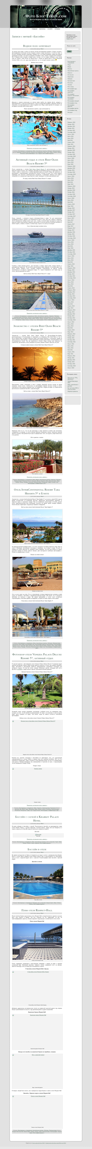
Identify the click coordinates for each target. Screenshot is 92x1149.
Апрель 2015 (71, 264)
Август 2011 (71, 344)
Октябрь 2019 (71, 172)
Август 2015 (71, 256)
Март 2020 (70, 164)
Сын (36, 153)
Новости (51, 316)
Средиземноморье (30, 153)
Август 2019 (71, 176)
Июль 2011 (70, 346)
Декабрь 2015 (71, 250)
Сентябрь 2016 (72, 238)
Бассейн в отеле (37, 849)
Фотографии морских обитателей (41, 317)
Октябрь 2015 (71, 252)
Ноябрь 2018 (71, 192)
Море (51, 152)
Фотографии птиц (72, 103)
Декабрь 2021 (71, 126)
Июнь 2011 (70, 348)
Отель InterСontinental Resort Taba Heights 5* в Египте (37, 491)
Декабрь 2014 (71, 272)
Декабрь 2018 (71, 190)
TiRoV (41, 49)
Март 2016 (70, 248)
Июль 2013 (71, 302)
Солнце (31, 319)
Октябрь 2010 (71, 363)
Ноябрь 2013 (71, 294)
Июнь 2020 (70, 162)
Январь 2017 (71, 230)
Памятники (70, 76)
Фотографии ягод (72, 110)
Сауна (32, 843)
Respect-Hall (15, 1131)
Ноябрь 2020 (71, 152)
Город (56, 842)
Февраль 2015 (71, 268)
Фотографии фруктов (71, 105)
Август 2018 (71, 198)
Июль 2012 (71, 324)
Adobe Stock (70, 39)
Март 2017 (70, 226)
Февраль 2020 (71, 166)
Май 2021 (70, 140)
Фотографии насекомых (71, 98)
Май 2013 (70, 304)
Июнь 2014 (70, 284)
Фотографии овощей (73, 101)
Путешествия (56, 151)
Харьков (37, 843)
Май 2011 (70, 350)
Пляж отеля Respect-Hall (36, 910)
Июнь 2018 (70, 200)
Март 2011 (70, 354)
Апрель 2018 (71, 204)
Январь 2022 (71, 124)
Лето (48, 152)
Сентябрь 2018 (72, 196)
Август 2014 (71, 280)
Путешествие (46, 1131)
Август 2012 (71, 322)
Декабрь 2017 (71, 210)
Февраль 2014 (71, 290)
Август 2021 (71, 134)
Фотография (53, 1131)
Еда (35, 645)
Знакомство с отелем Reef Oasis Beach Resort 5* (37, 327)
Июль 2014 (71, 282)
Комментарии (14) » (41, 483)
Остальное (71, 75)
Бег (21, 809)
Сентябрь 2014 (72, 278)
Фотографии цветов (73, 108)
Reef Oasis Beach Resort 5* (37, 169)
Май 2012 (70, 328)
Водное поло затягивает (37, 46)
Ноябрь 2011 (71, 338)
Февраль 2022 (71, 122)
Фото (38, 810)
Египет (19, 318)
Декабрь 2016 (71, 232)
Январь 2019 (71, 188)
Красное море (28, 318)
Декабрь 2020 (71, 150)
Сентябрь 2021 (72, 132)
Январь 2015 (71, 270)
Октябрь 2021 (71, 130)
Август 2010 (71, 368)
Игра (44, 152)
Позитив (22, 153)
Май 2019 (70, 182)
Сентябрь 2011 (72, 342)
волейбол (20, 669)
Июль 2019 (71, 178)
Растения (24, 317)
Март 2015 (70, 266)
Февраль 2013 (71, 310)
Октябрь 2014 (71, 276)
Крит (51, 903)
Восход (14, 318)
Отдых (55, 152)
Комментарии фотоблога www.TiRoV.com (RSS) (56, 1143)
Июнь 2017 (70, 220)
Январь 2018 (71, 208)
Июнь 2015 (70, 260)
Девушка (40, 152)
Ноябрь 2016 (71, 234)
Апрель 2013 (71, 306)
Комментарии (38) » (54, 810)
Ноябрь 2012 (71, 316)
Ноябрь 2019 (71, 170)
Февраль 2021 (71, 146)
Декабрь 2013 (71, 292)
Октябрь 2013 (71, 296)
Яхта (45, 319)
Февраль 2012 (71, 334)
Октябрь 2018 (71, 194)
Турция (40, 153)
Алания (24, 152)
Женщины (31, 809)
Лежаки (49, 645)
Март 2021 (70, 144)
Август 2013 (71, 300)
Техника (30, 317)
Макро (37, 479)
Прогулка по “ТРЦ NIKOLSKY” (72, 378)
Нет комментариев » (48, 153)
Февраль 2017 (71, 228)
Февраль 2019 (71, 186)
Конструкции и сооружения (25, 151)
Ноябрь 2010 (71, 361)
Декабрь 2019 (71, 168)
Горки (26, 809)
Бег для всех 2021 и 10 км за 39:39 (73, 388)
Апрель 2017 (71, 224)
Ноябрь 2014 (71, 274)
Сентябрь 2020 (72, 156)
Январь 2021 (71, 148)
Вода (27, 645)
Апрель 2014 (71, 288)
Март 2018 (70, 206)
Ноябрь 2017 (71, 212)
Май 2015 (70, 262)
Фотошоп (70, 112)
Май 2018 (70, 202)
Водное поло (34, 152)
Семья (23, 319)
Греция (48, 903)
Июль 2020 (71, 160)
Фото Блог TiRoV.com (45, 16)
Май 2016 (70, 246)
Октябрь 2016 (71, 236)
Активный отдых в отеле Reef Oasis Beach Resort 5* (37, 161)
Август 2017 (71, 218)
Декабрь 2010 (71, 359)
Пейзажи (49, 151)
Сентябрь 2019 (72, 174)
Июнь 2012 (70, 326)
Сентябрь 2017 (72, 216)
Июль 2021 (71, 136)
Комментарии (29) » (53, 319)
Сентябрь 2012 (72, 320)
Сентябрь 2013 (72, 298)
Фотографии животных (71, 91)
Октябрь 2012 (71, 318)
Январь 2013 (71, 312)
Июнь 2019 (70, 180)
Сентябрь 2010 (72, 366)
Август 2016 (71, 240)
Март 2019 (70, 184)
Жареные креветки (73, 391)
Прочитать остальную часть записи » (37, 148)
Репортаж (18, 319)
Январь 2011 (71, 357)
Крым (25, 1131)
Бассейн (28, 152)
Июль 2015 (71, 258)
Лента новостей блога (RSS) (38, 1143)
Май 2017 (70, 222)
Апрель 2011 (71, 352)
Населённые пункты (41, 151)
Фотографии (40, 319)
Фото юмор (22, 644)
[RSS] (13, 1139)
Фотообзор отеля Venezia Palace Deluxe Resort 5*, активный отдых (37, 656)
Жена (22, 318)
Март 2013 (70, 308)
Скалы (27, 319)
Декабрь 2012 (71, 314)
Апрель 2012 (71, 330)
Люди (34, 151)
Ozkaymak (19, 152)
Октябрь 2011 (71, 340)
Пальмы (46, 318)
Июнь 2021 (70, 138)
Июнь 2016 (70, 244)
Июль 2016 (71, 242)
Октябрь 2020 (71, 154)
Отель (59, 152)
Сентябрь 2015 (72, 254)
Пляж (40, 1131)
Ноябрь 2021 (71, 128)
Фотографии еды (30, 644)
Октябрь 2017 (71, 214)
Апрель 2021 (71, 142)
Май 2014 (70, 286)
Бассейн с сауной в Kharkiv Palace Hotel (37, 818)
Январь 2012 (71, 336)
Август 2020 (71, 158)
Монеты (70, 68)
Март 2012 (70, 332)
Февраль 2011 (71, 356)
